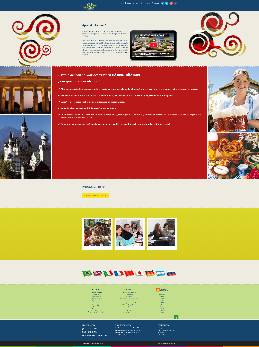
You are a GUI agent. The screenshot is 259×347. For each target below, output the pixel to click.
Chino (162, 304)
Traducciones (129, 294)
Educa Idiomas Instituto (165, 335)
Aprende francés (96, 299)
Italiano (162, 298)
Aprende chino (97, 303)
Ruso (162, 308)
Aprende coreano (97, 309)
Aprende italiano (97, 297)
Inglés (162, 296)
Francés (162, 300)
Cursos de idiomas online (97, 313)
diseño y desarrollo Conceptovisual (167, 343)
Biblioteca (129, 309)
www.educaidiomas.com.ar (166, 330)
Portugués (162, 294)
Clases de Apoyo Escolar (129, 305)
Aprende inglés (96, 294)
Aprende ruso (97, 307)
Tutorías (129, 311)
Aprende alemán (96, 301)
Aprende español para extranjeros (96, 311)
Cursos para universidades (129, 303)
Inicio (121, 3)
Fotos (141, 3)
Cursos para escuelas (129, 301)
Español (162, 312)
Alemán (162, 302)
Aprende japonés (97, 305)
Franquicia (155, 3)
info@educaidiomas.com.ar (166, 328)
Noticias (128, 3)
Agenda (135, 3)
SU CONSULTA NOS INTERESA (95, 196)
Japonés (162, 306)
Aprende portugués (96, 292)
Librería (147, 3)
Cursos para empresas (129, 292)
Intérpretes (129, 297)
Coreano (162, 310)
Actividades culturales (129, 313)
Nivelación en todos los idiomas (129, 299)
